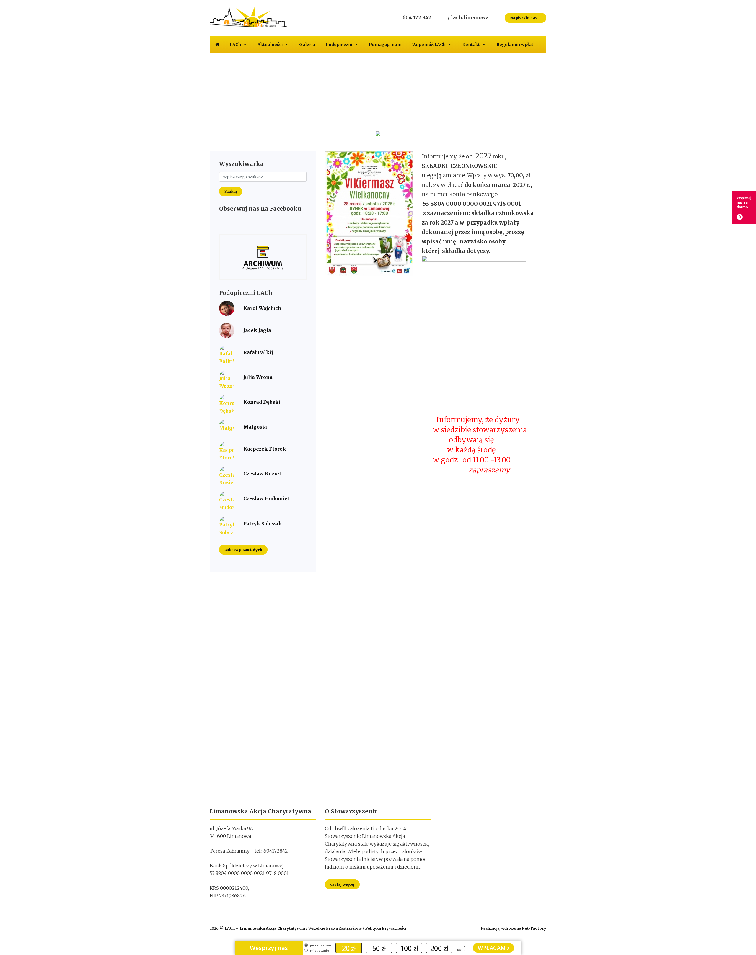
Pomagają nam (385, 44)
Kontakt (471, 44)
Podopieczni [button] (339, 44)
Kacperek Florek (264, 449)
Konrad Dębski (262, 402)
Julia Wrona (258, 377)
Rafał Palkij (258, 352)
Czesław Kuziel (262, 474)
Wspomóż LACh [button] (429, 44)
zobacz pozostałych (243, 549)
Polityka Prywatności (385, 928)
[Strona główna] (217, 44)
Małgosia (255, 427)
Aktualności (270, 44)
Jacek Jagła (257, 330)
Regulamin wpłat (514, 44)
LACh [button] (235, 44)
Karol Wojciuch (262, 308)
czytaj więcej (342, 884)
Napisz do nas (524, 17)
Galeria (307, 44)
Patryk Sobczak (262, 523)
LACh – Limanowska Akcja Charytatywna (265, 928)
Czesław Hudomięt (266, 498)
